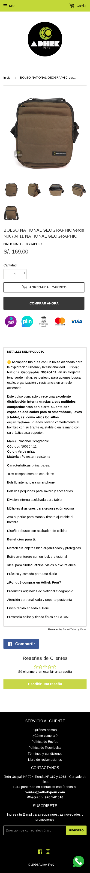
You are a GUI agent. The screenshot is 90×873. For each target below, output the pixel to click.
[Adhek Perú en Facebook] (40, 852)
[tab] (45, 351)
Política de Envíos (45, 741)
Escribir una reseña (45, 684)
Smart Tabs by (71, 629)
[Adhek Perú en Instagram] (48, 852)
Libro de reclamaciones (45, 759)
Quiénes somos (45, 730)
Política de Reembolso (45, 747)
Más (12, 6)
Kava (83, 629)
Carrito (81, 6)
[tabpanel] (45, 491)
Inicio (7, 77)
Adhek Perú (46, 864)
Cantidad (10, 265)
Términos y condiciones (45, 753)
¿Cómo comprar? (45, 735)
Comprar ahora (44, 303)
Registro (76, 830)
